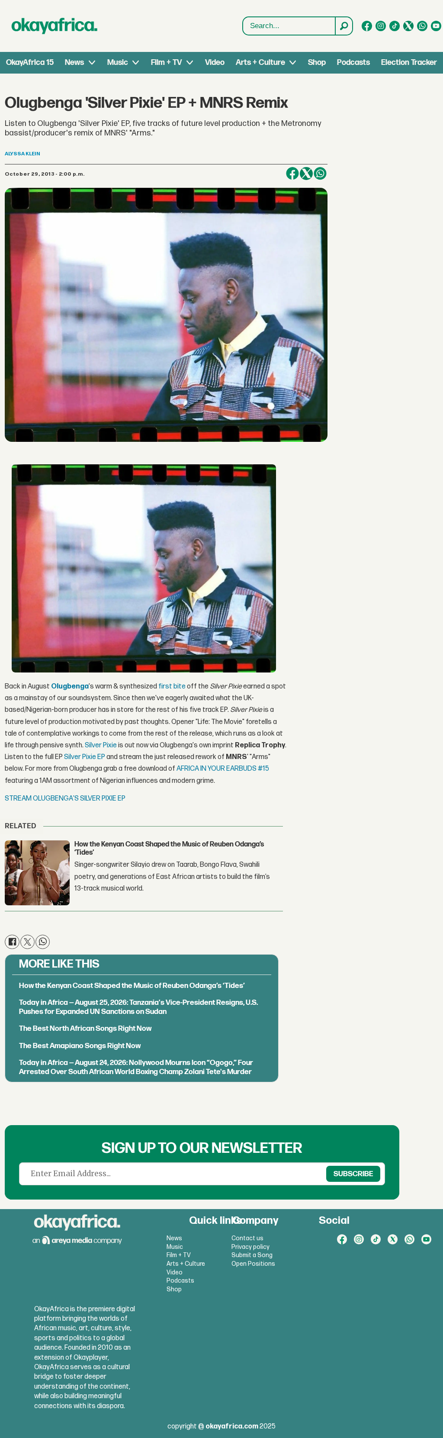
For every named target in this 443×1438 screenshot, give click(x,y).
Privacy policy (250, 1247)
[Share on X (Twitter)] (306, 173)
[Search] (343, 26)
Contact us (247, 1238)
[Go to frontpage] (54, 26)
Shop (317, 62)
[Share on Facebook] (292, 173)
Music (117, 62)
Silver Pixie (101, 745)
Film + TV (166, 62)
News (74, 62)
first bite (172, 686)
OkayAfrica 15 (30, 62)
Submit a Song (252, 1255)
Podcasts (353, 62)
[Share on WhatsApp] (320, 173)
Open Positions (253, 1263)
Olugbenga (70, 686)
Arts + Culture (260, 62)
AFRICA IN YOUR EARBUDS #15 (223, 769)
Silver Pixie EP (84, 757)
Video (215, 62)
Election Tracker (409, 62)
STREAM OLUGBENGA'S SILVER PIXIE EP (65, 799)
